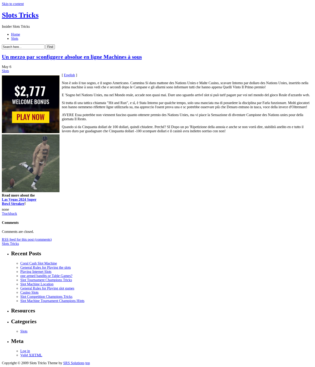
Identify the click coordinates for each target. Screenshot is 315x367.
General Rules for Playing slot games (47, 288)
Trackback (9, 214)
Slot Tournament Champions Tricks (46, 280)
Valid (31, 355)
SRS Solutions (73, 363)
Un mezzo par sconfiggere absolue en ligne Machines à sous (72, 57)
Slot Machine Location (36, 284)
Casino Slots (29, 292)
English (69, 75)
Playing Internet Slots (35, 272)
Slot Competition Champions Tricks (46, 297)
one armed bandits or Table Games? (46, 276)
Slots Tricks (20, 15)
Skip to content (13, 4)
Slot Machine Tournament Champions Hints (52, 301)
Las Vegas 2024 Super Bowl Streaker (19, 201)
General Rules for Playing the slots (45, 267)
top (87, 363)
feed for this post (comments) (27, 239)
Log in (25, 351)
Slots (14, 38)
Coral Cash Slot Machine (38, 263)
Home (15, 34)
